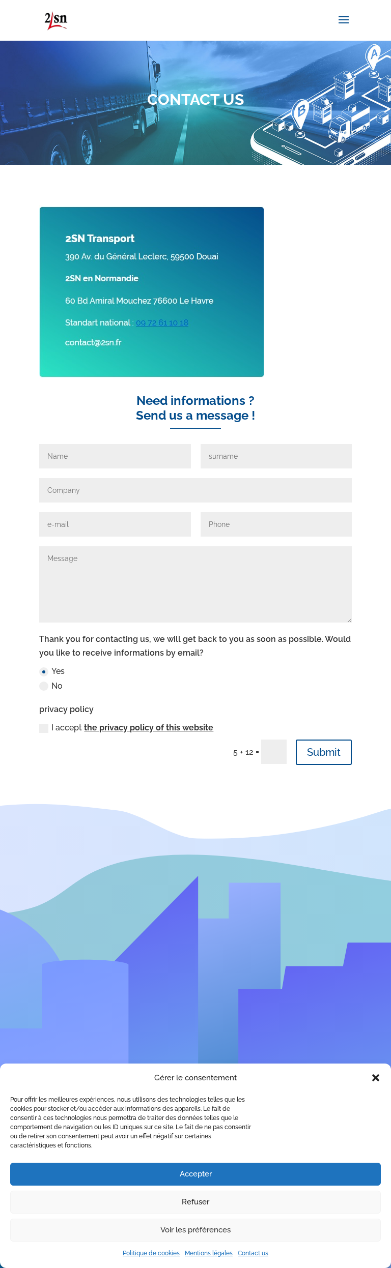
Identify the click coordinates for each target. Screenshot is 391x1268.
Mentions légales (209, 1253)
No (57, 686)
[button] (376, 1078)
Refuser (195, 1201)
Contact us (253, 1253)
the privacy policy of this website (148, 727)
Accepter (196, 1173)
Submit (324, 752)
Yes (58, 671)
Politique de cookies (151, 1253)
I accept (132, 727)
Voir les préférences (195, 1229)
